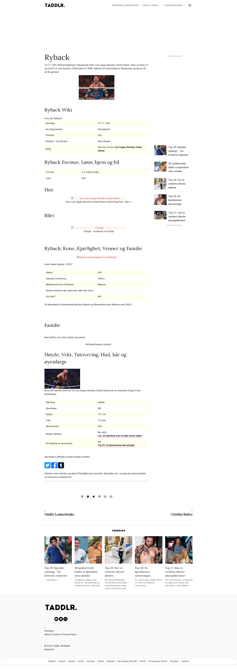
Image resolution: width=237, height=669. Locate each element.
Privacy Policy (69, 634)
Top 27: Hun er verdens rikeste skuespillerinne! (177, 216)
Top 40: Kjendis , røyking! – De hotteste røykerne (178, 151)
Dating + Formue (150, 5)
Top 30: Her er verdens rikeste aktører (176, 183)
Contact (56, 634)
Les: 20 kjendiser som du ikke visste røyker (120, 435)
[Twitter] (61, 619)
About (47, 634)
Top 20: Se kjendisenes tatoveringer (116, 445)
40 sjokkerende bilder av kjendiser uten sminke (178, 167)
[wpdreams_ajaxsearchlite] (125, 5)
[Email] (65, 619)
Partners (48, 630)
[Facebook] (56, 619)
